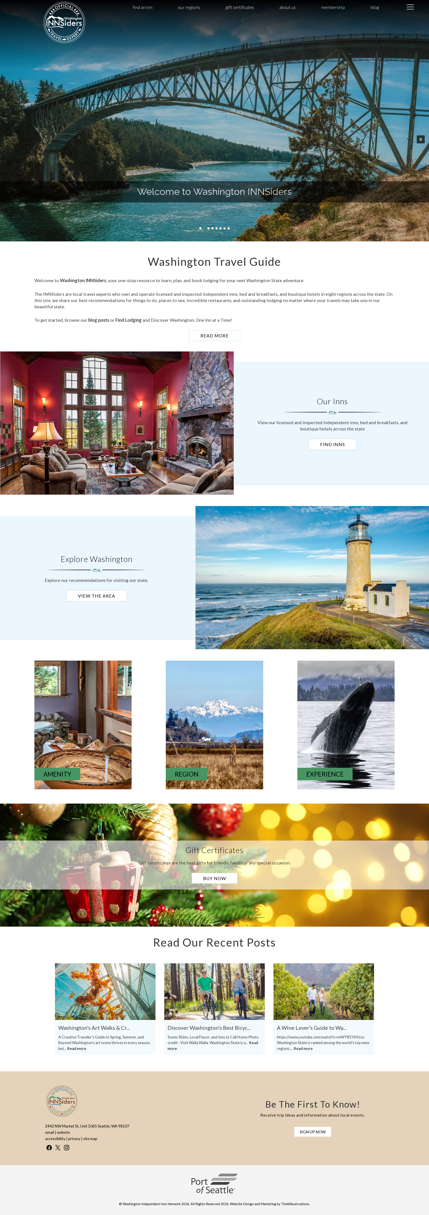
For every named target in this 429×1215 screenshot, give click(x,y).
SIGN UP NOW (313, 1131)
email (49, 1132)
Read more (76, 1048)
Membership (333, 7)
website (63, 1132)
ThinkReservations (295, 1204)
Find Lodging (129, 320)
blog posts (98, 320)
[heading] (214, 261)
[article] (118, 423)
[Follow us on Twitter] (58, 1147)
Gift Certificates (239, 7)
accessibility (55, 1138)
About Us (287, 7)
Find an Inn (142, 7)
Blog (374, 7)
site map (90, 1138)
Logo (53, 7)
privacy (74, 1138)
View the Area (96, 595)
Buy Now (214, 878)
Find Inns (332, 444)
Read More (214, 335)
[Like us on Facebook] (49, 1147)
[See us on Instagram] (66, 1147)
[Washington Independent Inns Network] (64, 43)
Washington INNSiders (83, 280)
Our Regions (189, 7)
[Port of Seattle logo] (214, 1192)
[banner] (214, 1188)
